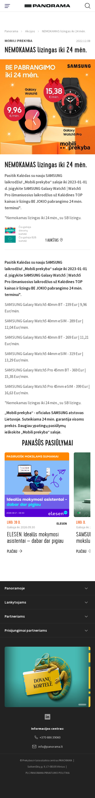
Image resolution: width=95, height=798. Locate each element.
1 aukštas (52, 240)
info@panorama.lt (50, 746)
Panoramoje (15, 588)
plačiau (12, 551)
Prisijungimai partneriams (26, 630)
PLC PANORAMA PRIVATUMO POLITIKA (48, 772)
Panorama (11, 31)
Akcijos (30, 31)
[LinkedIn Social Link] (47, 717)
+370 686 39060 (50, 737)
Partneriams (15, 616)
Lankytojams (15, 602)
